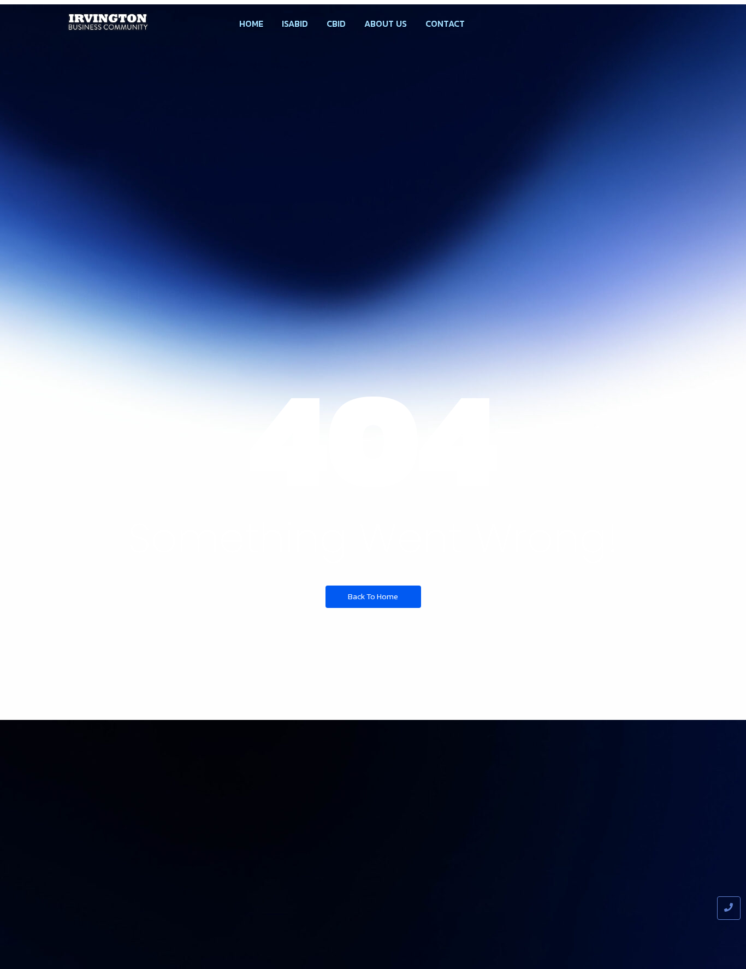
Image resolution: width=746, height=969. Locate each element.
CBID (336, 23)
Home (251, 23)
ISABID (295, 23)
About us (385, 23)
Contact (445, 23)
